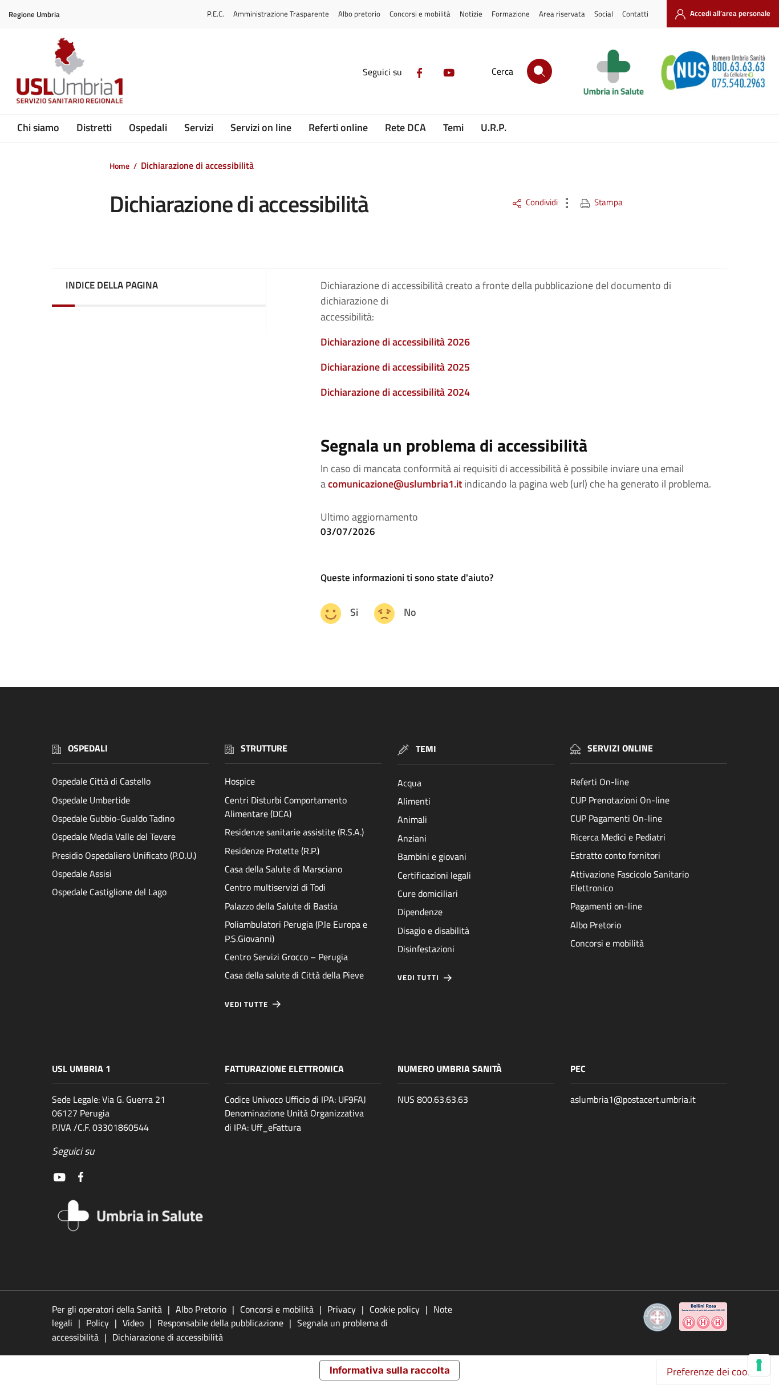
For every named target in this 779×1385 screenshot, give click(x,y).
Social (603, 13)
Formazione (511, 13)
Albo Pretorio (595, 925)
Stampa (608, 202)
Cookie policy (395, 1309)
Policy (97, 1323)
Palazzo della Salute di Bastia (281, 906)
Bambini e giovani (431, 856)
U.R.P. (493, 127)
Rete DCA (405, 127)
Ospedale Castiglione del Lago (109, 892)
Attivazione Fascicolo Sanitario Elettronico (629, 881)
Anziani (412, 838)
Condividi (542, 202)
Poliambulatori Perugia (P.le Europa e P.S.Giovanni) (296, 931)
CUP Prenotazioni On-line (620, 800)
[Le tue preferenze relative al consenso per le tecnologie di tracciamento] (759, 1365)
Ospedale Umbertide (91, 800)
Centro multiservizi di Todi (275, 887)
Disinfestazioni (426, 949)
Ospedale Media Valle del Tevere (114, 836)
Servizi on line (260, 127)
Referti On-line (599, 782)
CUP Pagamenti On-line (616, 818)
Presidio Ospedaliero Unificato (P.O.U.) (124, 855)
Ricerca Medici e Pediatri (618, 837)
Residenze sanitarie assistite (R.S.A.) (294, 832)
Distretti (94, 127)
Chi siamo (38, 127)
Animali (412, 819)
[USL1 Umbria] (70, 70)
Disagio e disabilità (433, 930)
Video (133, 1323)
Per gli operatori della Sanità (107, 1309)
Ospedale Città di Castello (101, 781)
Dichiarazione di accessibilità (167, 1337)
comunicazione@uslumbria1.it (395, 484)
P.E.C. (215, 13)
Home (119, 166)
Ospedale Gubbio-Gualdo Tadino (113, 818)
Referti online (338, 127)
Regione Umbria (34, 14)
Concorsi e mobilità (420, 13)
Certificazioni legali (434, 875)
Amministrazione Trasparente (281, 13)
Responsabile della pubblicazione (220, 1323)
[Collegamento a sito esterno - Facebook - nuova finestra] (420, 72)
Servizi (198, 127)
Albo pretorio (359, 13)
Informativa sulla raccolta (390, 1370)
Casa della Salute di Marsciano (283, 869)
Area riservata (562, 13)
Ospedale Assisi (82, 873)
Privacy (341, 1309)
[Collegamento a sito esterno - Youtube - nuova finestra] (449, 72)
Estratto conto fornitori (615, 855)
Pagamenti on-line (606, 906)
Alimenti (414, 801)
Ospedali (148, 127)
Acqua (409, 783)
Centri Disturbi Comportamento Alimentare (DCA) (286, 807)
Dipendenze (420, 912)
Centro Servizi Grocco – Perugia (286, 957)
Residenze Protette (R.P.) (272, 851)
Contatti (635, 13)
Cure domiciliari (427, 893)
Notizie (471, 13)
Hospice (240, 781)
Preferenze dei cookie (713, 1371)
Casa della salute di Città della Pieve (294, 975)
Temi (453, 127)
